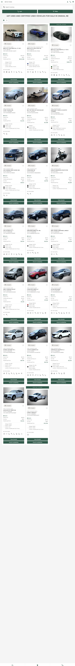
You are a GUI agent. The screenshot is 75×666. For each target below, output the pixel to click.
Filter (56, 11)
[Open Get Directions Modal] (73, 2)
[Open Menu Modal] (2, 2)
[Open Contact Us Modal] (71, 2)
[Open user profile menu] (68, 2)
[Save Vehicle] (23, 44)
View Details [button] (13, 79)
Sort (20, 11)
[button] (13, 79)
